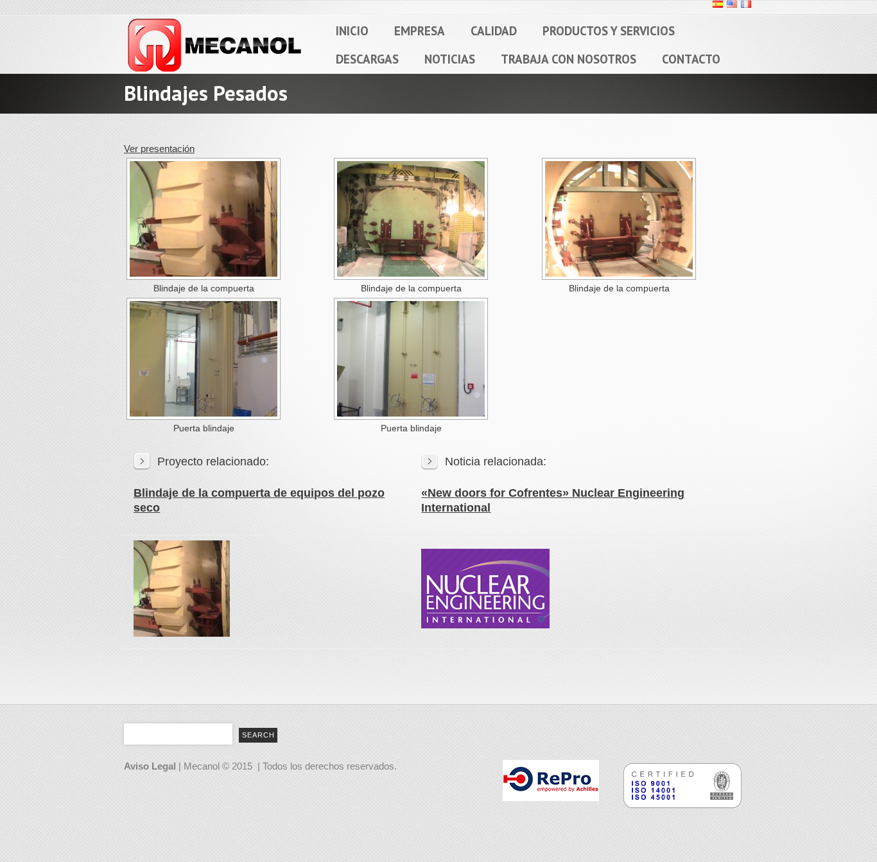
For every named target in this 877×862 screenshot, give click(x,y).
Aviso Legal (150, 766)
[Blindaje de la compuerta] (202, 219)
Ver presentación (159, 148)
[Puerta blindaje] (202, 359)
